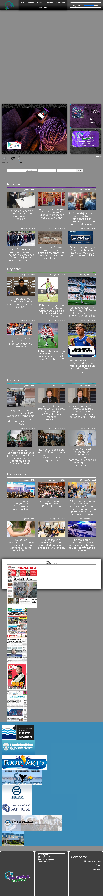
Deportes (49, 3)
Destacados (60, 3)
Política (39, 3)
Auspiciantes (43, 8)
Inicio (23, 3)
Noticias (31, 3)
